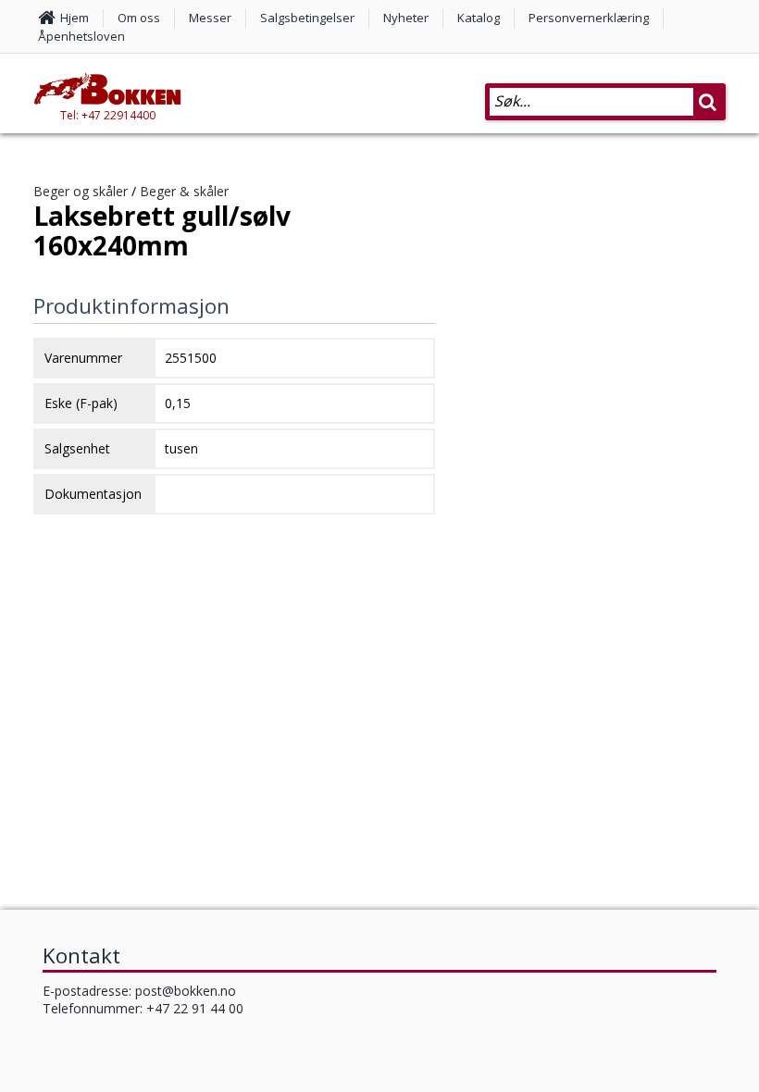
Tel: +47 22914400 (108, 115)
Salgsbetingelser (307, 17)
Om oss (139, 17)
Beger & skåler (184, 191)
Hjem (74, 17)
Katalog (478, 17)
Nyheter (406, 17)
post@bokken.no (185, 990)
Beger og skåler (80, 191)
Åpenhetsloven (81, 36)
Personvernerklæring (589, 17)
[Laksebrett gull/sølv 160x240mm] (596, 544)
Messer (210, 17)
